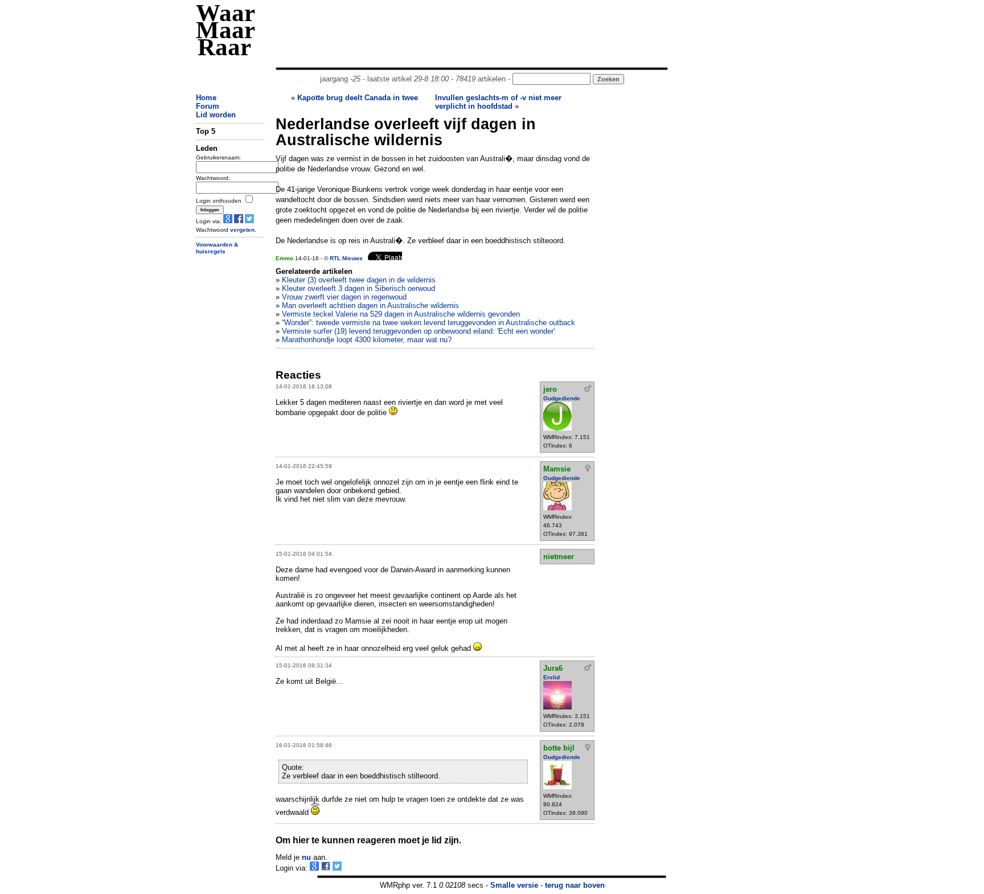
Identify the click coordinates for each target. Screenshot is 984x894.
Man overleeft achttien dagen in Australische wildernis (370, 305)
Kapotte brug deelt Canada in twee (357, 97)
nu (306, 857)
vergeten (242, 230)
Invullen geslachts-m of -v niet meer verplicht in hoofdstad (498, 101)
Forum (207, 106)
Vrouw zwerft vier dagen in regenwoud (344, 297)
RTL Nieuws (346, 258)
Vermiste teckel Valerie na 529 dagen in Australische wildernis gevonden (401, 314)
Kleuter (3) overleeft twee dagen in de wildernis (359, 280)
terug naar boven (575, 885)
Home (206, 97)
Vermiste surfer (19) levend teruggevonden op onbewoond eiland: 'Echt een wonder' (418, 331)
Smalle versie (514, 885)
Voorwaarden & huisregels (217, 248)
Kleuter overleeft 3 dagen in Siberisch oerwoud (358, 288)
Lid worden (216, 114)
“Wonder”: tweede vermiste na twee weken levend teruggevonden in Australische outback (428, 322)
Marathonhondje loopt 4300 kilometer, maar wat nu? (367, 339)
